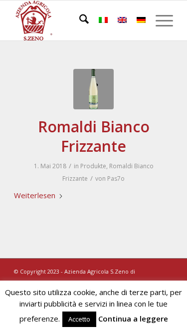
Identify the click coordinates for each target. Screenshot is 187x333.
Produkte (93, 166)
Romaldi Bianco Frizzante (94, 136)
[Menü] (159, 20)
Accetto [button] (79, 319)
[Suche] (79, 20)
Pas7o (116, 178)
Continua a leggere (133, 319)
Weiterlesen (34, 195)
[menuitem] (79, 20)
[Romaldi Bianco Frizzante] (93, 89)
